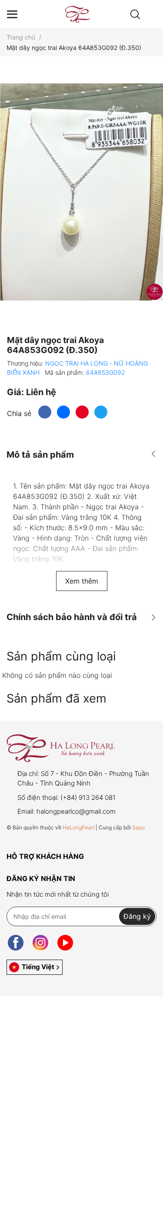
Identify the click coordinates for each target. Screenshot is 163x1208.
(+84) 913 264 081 (88, 797)
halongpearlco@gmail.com (76, 811)
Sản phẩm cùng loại (61, 656)
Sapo (138, 827)
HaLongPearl (78, 827)
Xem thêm (81, 581)
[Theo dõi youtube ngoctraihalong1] (65, 943)
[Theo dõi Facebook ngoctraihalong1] (16, 943)
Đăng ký (137, 916)
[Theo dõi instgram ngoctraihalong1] (40, 943)
